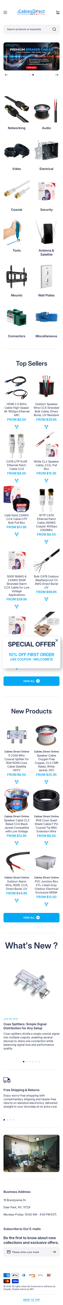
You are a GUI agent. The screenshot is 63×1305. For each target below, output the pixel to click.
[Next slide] (57, 75)
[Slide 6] (39, 1061)
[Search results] (55, 29)
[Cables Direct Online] (31, 12)
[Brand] (17, 109)
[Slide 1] (30, 75)
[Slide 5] (36, 1061)
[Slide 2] (33, 75)
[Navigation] (5, 12)
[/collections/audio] (31, 56)
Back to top (31, 1299)
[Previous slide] (6, 75)
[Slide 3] (30, 1061)
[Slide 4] (33, 1061)
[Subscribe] (55, 1252)
